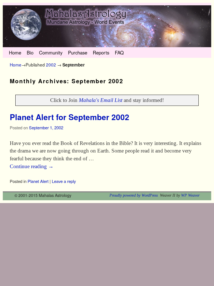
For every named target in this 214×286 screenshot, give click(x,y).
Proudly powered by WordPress (134, 195)
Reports (101, 52)
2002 (51, 64)
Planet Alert (38, 181)
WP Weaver (190, 195)
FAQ (119, 52)
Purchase (77, 52)
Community (50, 52)
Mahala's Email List (100, 100)
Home (15, 52)
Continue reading (32, 166)
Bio (30, 52)
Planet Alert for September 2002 (69, 117)
